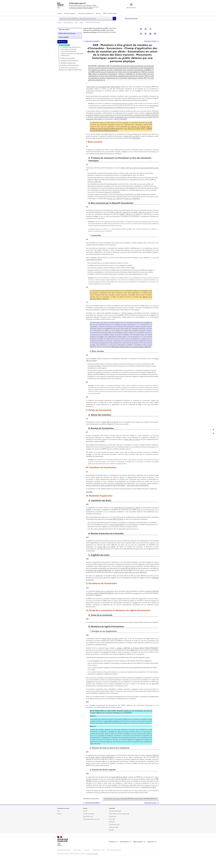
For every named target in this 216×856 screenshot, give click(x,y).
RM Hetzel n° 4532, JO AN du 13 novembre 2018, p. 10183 (130, 347)
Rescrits (98, 13)
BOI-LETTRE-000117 (121, 119)
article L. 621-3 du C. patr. (141, 212)
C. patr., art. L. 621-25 (110, 192)
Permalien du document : (91, 799)
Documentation (87, 816)
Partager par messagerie (155, 33)
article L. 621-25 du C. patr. (129, 214)
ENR (76, 22)
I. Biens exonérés (64, 45)
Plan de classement (69, 13)
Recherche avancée (131, 18)
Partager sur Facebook (141, 33)
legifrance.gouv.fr (138, 842)
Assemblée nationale (114, 811)
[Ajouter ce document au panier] (145, 29)
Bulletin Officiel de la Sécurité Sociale (118, 814)
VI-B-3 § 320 (136, 138)
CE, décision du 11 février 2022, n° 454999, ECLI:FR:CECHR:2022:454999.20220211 (121, 128)
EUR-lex (111, 822)
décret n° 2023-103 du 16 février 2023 (98, 485)
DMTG (81, 22)
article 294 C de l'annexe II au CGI (122, 103)
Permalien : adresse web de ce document (150, 29)
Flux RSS (85, 811)
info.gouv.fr (112, 842)
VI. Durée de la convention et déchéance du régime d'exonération (70, 69)
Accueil (59, 13)
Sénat (110, 830)
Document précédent (92, 41)
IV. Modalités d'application (67, 63)
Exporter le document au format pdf (141, 29)
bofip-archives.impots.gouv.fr (90, 819)
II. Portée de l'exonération (67, 58)
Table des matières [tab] (64, 30)
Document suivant (150, 41)
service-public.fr (124, 842)
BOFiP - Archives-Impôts (110, 13)
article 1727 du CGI (131, 136)
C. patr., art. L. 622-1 (114, 198)
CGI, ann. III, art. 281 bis (136, 572)
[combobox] (86, 18)
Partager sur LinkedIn (150, 33)
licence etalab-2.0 (91, 853)
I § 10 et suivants (127, 313)
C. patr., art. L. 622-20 (131, 198)
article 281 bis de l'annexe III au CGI (126, 508)
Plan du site (87, 850)
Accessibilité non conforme (64, 850)
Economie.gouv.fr (113, 824)
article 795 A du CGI (93, 260)
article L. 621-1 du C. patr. (118, 212)
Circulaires (111, 816)
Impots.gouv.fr (112, 827)
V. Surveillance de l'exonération (69, 65)
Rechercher (114, 18)
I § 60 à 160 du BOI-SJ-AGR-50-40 (137, 485)
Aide (58, 811)
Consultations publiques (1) (85, 13)
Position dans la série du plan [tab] (67, 33)
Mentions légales (77, 850)
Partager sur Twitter (145, 33)
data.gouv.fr (151, 842)
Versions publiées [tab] (64, 37)
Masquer (63, 42)
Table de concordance (88, 814)
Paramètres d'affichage (115, 850)
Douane (111, 819)
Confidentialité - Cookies (98, 850)
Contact (59, 814)
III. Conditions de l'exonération (69, 61)
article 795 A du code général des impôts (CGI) (103, 87)
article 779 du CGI (116, 524)
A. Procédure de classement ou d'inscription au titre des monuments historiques (71, 49)
